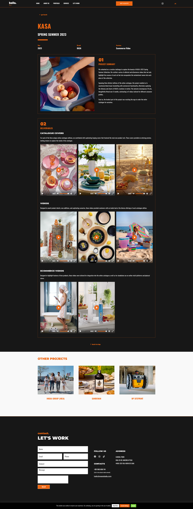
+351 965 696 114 (99, 469)
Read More (115, 506)
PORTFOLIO (56, 3)
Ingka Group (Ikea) (56, 398)
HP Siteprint (137, 398)
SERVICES (66, 3)
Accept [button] (133, 506)
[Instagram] (162, 3)
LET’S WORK (76, 3)
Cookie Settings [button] (124, 506)
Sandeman (96, 398)
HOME (38, 3)
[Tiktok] (104, 457)
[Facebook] (95, 457)
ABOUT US (46, 3)
